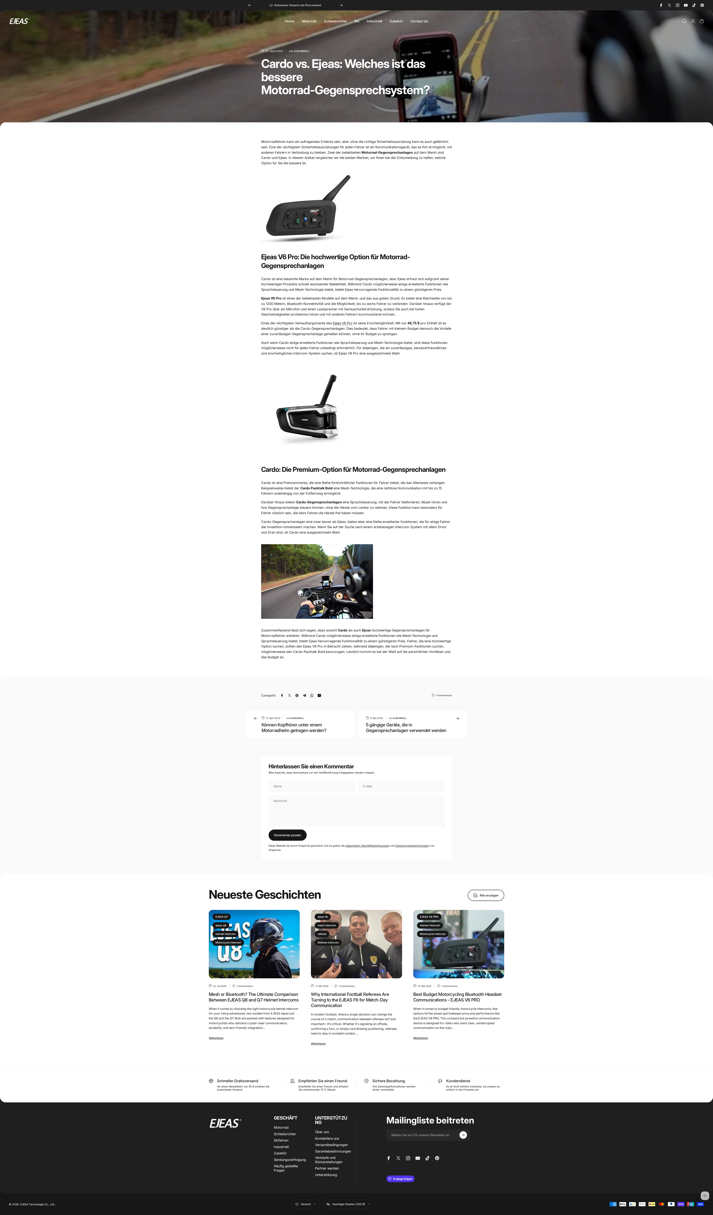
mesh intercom (327, 925)
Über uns (322, 1132)
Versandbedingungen (331, 1145)
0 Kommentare (444, 695)
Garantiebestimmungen (333, 1151)
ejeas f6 (323, 916)
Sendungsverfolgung (290, 1160)
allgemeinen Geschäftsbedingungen (367, 845)
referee (322, 933)
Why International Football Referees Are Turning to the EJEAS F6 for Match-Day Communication (350, 1000)
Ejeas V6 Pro (342, 323)
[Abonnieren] (463, 1135)
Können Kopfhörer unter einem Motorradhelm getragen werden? (294, 727)
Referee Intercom (328, 942)
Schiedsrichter (285, 1134)
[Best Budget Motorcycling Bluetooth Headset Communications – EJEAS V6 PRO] (458, 944)
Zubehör (280, 1153)
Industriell (281, 1147)
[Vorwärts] (341, 5)
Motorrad (281, 1127)
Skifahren (281, 1140)
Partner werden (327, 1168)
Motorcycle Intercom (228, 942)
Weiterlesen (216, 1038)
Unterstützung (326, 1175)
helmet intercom (225, 933)
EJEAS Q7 (221, 916)
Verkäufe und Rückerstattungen (328, 1160)
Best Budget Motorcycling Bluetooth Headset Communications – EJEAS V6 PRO (457, 997)
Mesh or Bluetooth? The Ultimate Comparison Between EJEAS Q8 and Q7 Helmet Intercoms (253, 997)
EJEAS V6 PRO (429, 916)
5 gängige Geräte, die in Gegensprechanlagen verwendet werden (406, 727)
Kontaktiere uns (327, 1138)
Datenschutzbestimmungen (412, 845)
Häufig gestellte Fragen (286, 1168)
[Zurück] (249, 5)
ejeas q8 (220, 925)
